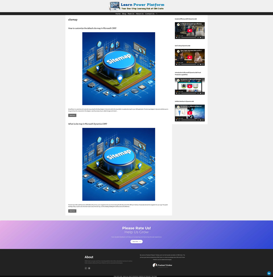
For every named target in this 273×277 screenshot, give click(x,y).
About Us (140, 13)
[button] (156, 13)
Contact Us (149, 13)
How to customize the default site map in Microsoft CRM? (92, 28)
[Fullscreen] (203, 37)
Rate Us (131, 13)
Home (118, 13)
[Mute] (200, 37)
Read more (72, 115)
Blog (124, 13)
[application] (190, 30)
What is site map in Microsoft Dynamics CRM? (87, 124)
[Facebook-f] (86, 268)
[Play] (176, 37)
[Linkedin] (89, 268)
